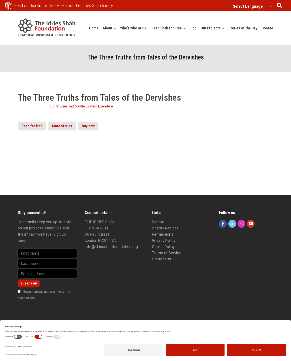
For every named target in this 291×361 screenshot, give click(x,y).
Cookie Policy (163, 246)
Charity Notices (165, 228)
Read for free (32, 126)
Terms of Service (166, 253)
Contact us (161, 259)
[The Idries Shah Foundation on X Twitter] (232, 224)
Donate (158, 222)
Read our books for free (63, 5)
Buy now (88, 126)
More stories (62, 126)
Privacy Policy (164, 240)
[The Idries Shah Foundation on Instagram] (241, 224)
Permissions (162, 234)
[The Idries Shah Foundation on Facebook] (223, 224)
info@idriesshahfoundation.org (111, 246)
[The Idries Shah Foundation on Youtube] (251, 224)
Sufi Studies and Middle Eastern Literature (81, 106)
